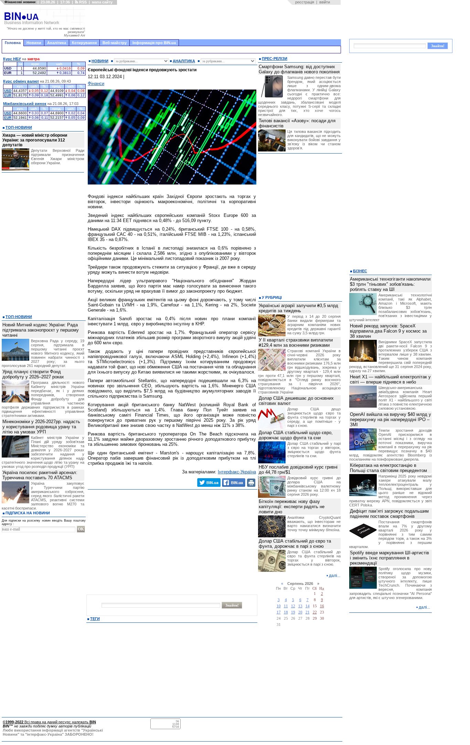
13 (300, 606)
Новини (33, 43)
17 (279, 612)
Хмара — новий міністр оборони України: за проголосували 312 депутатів (34, 140)
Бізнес (360, 271)
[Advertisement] (215, 22)
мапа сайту (102, 2)
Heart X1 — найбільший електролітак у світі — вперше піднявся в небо (390, 379)
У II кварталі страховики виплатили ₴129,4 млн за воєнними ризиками (296, 342)
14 (308, 606)
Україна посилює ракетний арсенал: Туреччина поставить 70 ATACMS (39, 475)
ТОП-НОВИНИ (19, 127)
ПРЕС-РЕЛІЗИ (274, 58)
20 (300, 612)
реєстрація (304, 2)
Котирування (84, 43)
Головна (13, 43)
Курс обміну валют (21, 81)
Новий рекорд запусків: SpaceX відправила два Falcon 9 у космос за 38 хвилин (388, 331)
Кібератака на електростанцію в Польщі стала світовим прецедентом (388, 468)
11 (286, 606)
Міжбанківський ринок (24, 104)
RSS (82, 2)
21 (308, 612)
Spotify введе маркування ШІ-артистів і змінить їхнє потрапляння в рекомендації (389, 558)
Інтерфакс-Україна (237, 471)
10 (279, 606)
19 (293, 612)
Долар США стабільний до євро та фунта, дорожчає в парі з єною (295, 543)
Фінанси (96, 83)
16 (322, 606)
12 (293, 606)
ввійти (324, 2)
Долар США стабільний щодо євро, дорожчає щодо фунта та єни (296, 435)
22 (315, 612)
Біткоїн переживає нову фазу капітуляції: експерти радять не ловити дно (291, 506)
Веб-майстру (115, 43)
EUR (7, 95)
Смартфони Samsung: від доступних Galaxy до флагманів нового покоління (299, 69)
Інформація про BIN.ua (154, 43)
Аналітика (56, 43)
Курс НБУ (12, 59)
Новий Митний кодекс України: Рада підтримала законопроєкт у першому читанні (40, 330)
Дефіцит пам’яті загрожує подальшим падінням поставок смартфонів (389, 513)
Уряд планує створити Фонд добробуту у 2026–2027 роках (33, 374)
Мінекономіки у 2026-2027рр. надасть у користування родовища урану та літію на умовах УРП (41, 426)
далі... (334, 575)
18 (286, 612)
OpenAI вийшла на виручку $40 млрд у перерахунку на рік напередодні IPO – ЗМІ (390, 419)
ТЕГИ (95, 619)
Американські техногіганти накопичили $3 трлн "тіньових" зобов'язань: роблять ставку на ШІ (390, 284)
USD (7, 91)
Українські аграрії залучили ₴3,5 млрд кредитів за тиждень (298, 308)
